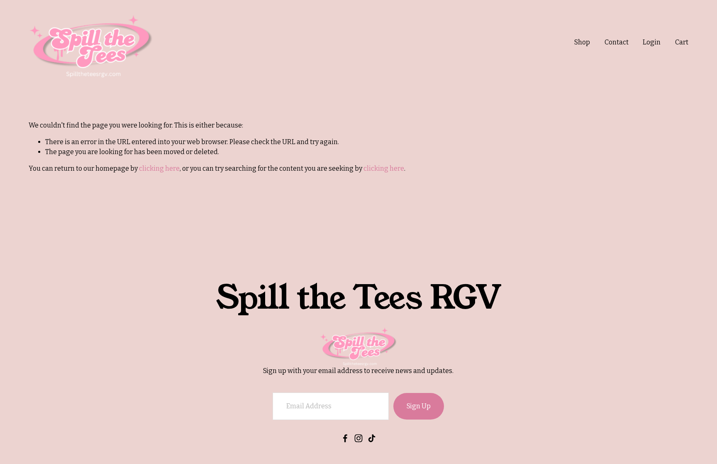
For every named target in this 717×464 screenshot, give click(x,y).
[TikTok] (372, 438)
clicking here (159, 168)
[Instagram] (358, 438)
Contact (617, 42)
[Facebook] (345, 438)
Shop (582, 42)
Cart (681, 42)
